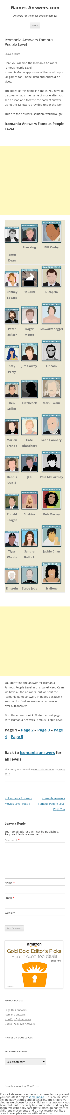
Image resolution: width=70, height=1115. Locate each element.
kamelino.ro (36, 1097)
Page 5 (17, 736)
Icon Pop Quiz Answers (18, 1019)
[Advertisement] (35, 180)
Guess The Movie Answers (20, 1024)
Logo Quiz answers (15, 1010)
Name (10, 883)
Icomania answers (37, 752)
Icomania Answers (43, 769)
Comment (12, 840)
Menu (35, 25)
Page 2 (27, 730)
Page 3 (43, 730)
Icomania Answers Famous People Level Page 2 (51, 803)
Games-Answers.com (35, 8)
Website (10, 913)
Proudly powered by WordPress (21, 1086)
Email (9, 898)
